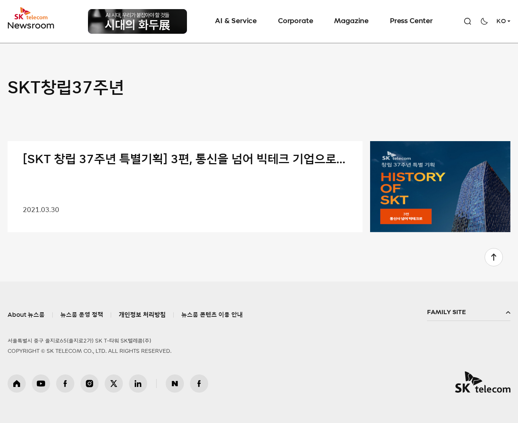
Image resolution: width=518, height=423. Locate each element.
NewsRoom (31, 24)
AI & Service (236, 21)
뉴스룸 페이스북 (199, 383)
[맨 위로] (494, 257)
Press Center (411, 21)
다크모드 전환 (484, 21)
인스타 (89, 383)
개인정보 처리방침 (142, 315)
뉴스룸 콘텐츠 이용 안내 (212, 315)
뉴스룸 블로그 (175, 383)
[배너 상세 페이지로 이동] (137, 13)
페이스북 (65, 383)
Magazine (351, 21)
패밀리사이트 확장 (468, 312)
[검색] (467, 21)
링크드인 (138, 383)
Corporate (295, 21)
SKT (31, 18)
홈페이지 (17, 383)
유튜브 (41, 383)
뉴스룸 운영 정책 (81, 315)
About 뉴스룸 (26, 315)
